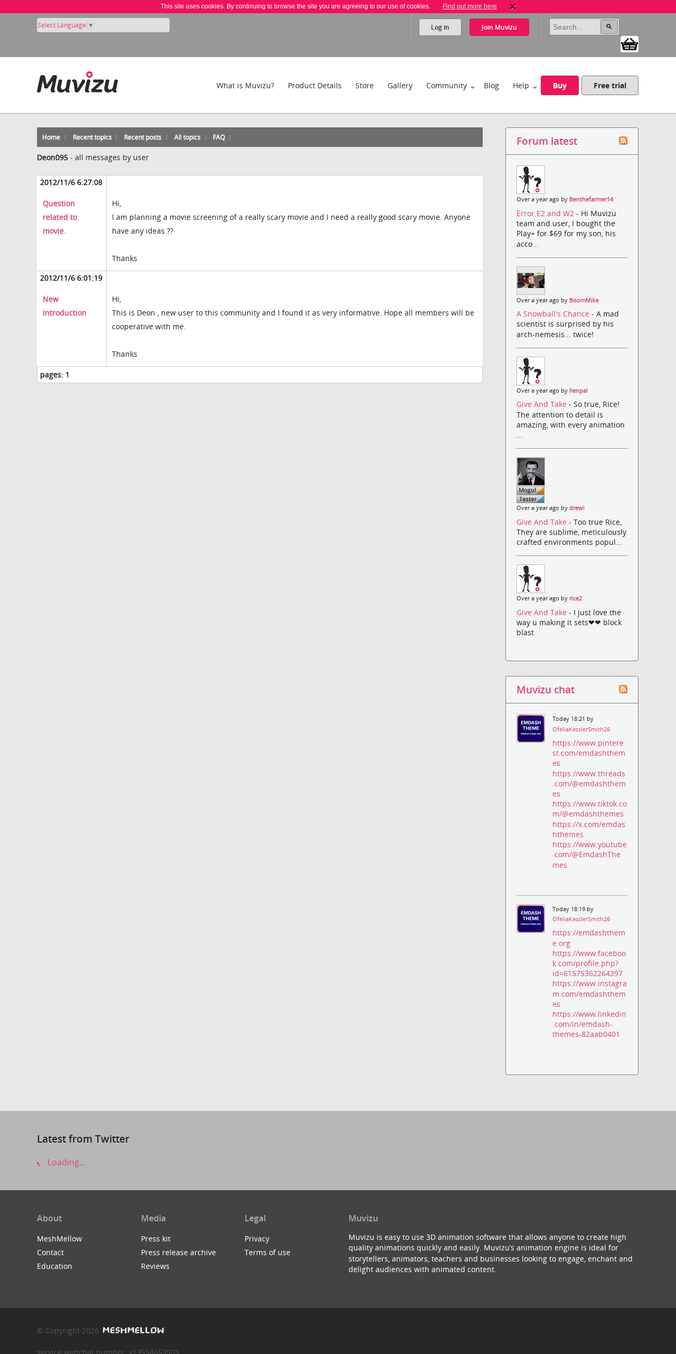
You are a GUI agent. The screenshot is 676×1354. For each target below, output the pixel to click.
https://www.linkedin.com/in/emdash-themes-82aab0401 (589, 1024)
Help (521, 85)
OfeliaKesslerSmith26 (581, 729)
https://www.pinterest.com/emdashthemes (588, 753)
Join (499, 27)
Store (364, 85)
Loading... (65, 1162)
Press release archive (178, 1252)
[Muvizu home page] (77, 80)
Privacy (257, 1239)
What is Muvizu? (245, 85)
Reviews (155, 1266)
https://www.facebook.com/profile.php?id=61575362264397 (589, 963)
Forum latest (547, 140)
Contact (50, 1252)
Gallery (400, 85)
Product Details (315, 85)
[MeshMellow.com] (132, 1330)
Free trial (610, 85)
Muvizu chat (546, 689)
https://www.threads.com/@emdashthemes (589, 783)
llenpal (578, 390)
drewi (577, 508)
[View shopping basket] (630, 43)
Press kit (156, 1239)
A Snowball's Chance (554, 314)
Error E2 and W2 (546, 213)
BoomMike (584, 300)
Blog (491, 85)
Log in (440, 27)
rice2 (575, 598)
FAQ (219, 137)
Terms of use (267, 1252)
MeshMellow (59, 1239)
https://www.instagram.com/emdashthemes (589, 993)
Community (446, 85)
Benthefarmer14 (591, 199)
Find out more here (470, 6)
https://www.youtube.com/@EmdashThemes (589, 854)
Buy (560, 85)
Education (54, 1266)
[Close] (512, 6)
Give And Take (543, 404)
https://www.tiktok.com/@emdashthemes (589, 809)
